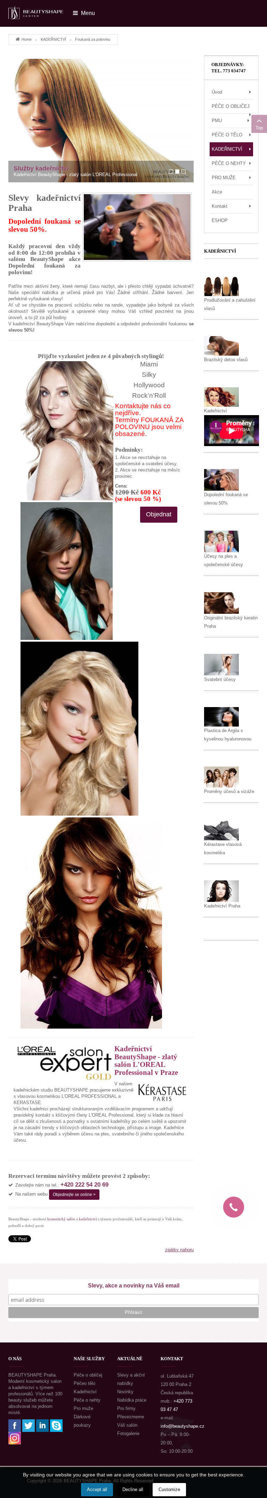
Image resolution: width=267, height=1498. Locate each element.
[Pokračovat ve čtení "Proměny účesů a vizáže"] (221, 776)
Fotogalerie (128, 1433)
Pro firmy (126, 1408)
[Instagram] (14, 1437)
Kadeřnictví (215, 410)
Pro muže (83, 1408)
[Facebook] (14, 1425)
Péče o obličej (88, 1375)
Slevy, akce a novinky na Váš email (133, 1286)
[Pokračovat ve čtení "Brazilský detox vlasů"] (221, 345)
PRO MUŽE (224, 177)
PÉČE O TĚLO (227, 134)
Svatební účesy (220, 679)
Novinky (125, 1391)
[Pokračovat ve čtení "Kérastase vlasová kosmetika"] (221, 829)
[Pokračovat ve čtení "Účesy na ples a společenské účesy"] (221, 541)
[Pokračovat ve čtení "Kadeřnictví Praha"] (221, 891)
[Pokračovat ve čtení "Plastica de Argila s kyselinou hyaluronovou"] (221, 716)
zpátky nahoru (179, 1249)
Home (27, 39)
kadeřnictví (88, 1219)
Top (259, 127)
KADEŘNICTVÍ (53, 39)
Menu (87, 13)
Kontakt (219, 206)
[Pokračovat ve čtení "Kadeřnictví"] (221, 396)
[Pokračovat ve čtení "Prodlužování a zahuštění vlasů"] (221, 283)
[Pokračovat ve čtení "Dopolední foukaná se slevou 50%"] (221, 479)
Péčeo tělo (84, 1383)
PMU (217, 120)
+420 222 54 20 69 (84, 1184)
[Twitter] (28, 1425)
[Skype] (56, 1425)
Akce (217, 192)
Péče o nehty (87, 1400)
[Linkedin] (42, 1425)
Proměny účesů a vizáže (229, 791)
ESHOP (220, 220)
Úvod (217, 92)
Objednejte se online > (74, 1194)
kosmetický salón (61, 1219)
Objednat (158, 514)
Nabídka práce (131, 1400)
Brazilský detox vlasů (226, 359)
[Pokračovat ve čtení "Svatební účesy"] (221, 664)
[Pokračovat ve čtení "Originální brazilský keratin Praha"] (221, 602)
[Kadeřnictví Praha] (101, 120)
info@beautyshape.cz (182, 1426)
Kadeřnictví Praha (222, 906)
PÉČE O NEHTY (229, 163)
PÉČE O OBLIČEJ (231, 106)
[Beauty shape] (35, 9)
